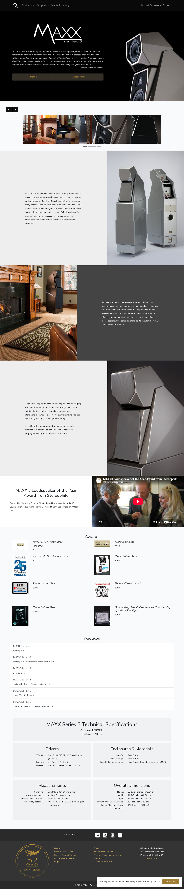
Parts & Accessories (63, 851)
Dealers (58, 848)
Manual (33, 76)
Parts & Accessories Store (155, 5)
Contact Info (152, 858)
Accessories (79, 76)
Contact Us (99, 858)
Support (42, 5)
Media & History (60, 5)
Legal (57, 861)
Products (26, 5)
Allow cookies (171, 881)
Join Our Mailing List (103, 851)
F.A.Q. (96, 848)
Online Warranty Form (64, 858)
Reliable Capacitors (103, 861)
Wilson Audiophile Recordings (108, 855)
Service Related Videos (65, 855)
